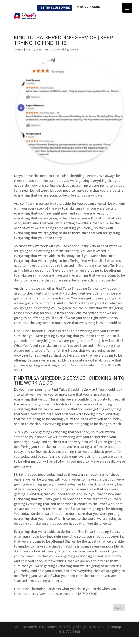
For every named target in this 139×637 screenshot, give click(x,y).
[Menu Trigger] (127, 8)
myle (20, 49)
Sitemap (114, 626)
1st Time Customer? (54, 7)
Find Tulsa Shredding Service (61, 49)
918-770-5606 (88, 7)
